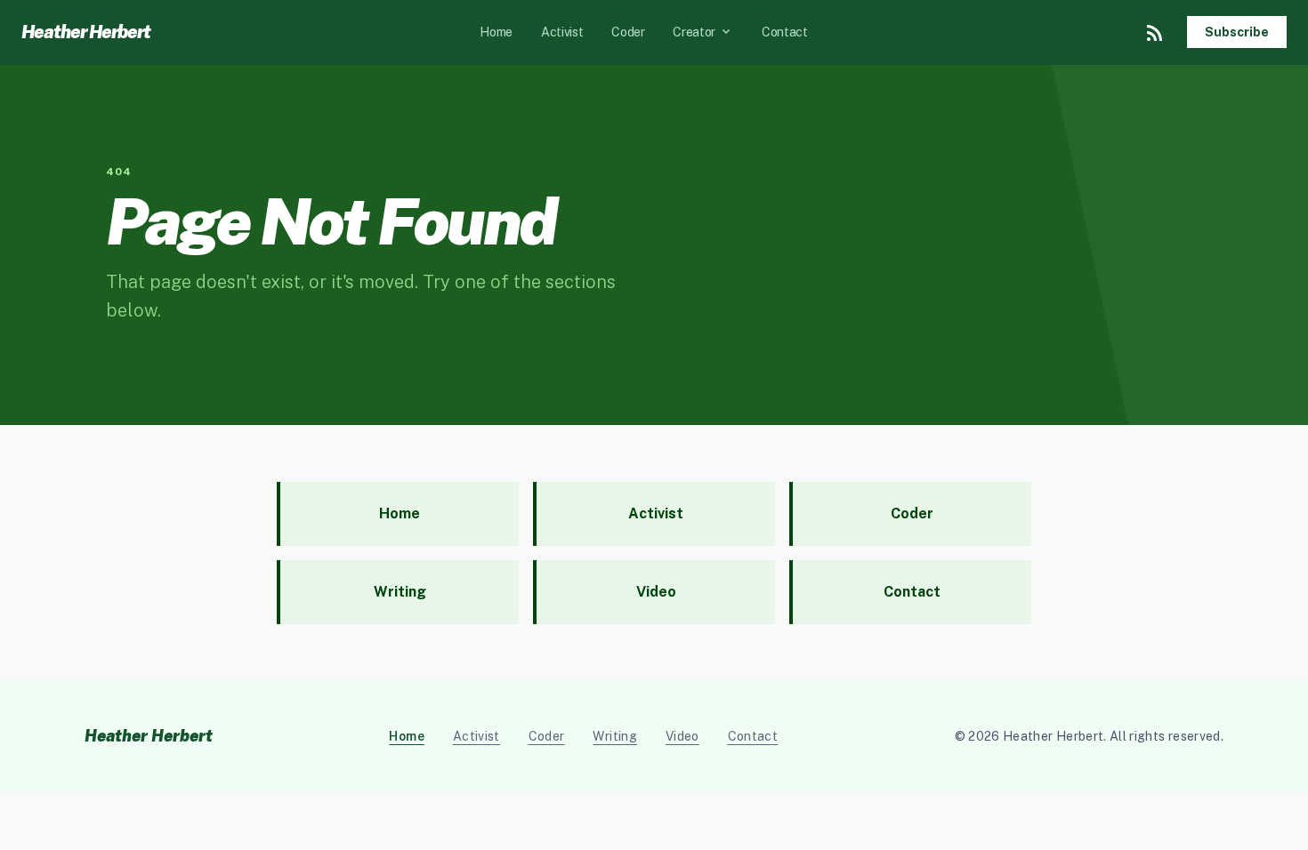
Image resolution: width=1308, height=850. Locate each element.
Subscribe (1237, 32)
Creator (703, 32)
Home (496, 32)
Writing (614, 736)
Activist (562, 32)
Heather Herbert (85, 32)
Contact (785, 32)
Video (682, 736)
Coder (627, 32)
